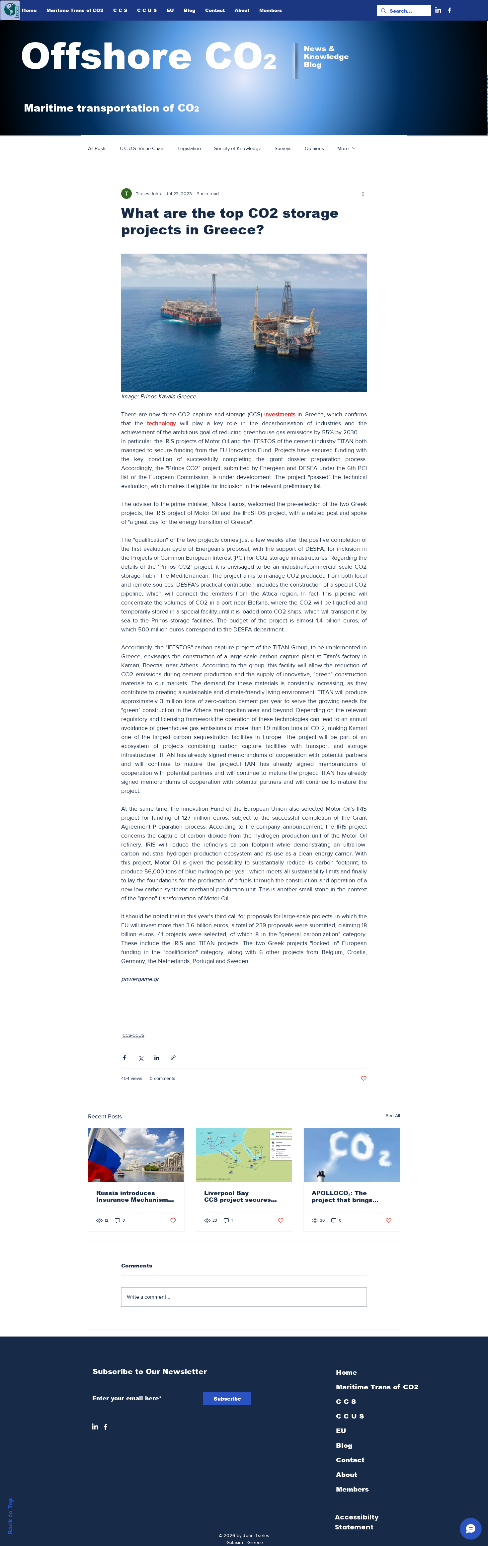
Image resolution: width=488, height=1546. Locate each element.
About (346, 1474)
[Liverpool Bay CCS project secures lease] (244, 1155)
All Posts (97, 148)
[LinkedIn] (438, 10)
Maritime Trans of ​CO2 (371, 1387)
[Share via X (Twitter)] (140, 1058)
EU (341, 1430)
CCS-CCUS (133, 1035)
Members (352, 1489)
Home (346, 1372)
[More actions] (363, 194)
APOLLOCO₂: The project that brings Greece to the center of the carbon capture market (350, 1196)
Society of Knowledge (237, 148)
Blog (344, 1445)
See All (393, 1115)
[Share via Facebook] (124, 1058)
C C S (346, 1401)
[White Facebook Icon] (105, 1427)
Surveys (283, 148)
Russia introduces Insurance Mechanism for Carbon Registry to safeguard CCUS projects (132, 1196)
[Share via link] (173, 1058)
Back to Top (10, 1516)
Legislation (189, 148)
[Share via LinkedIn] (157, 1058)
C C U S (350, 1416)
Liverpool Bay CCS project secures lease (237, 1196)
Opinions (314, 148)
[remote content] (244, 999)
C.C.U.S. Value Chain (142, 148)
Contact (350, 1460)
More (343, 148)
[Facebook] (449, 10)
